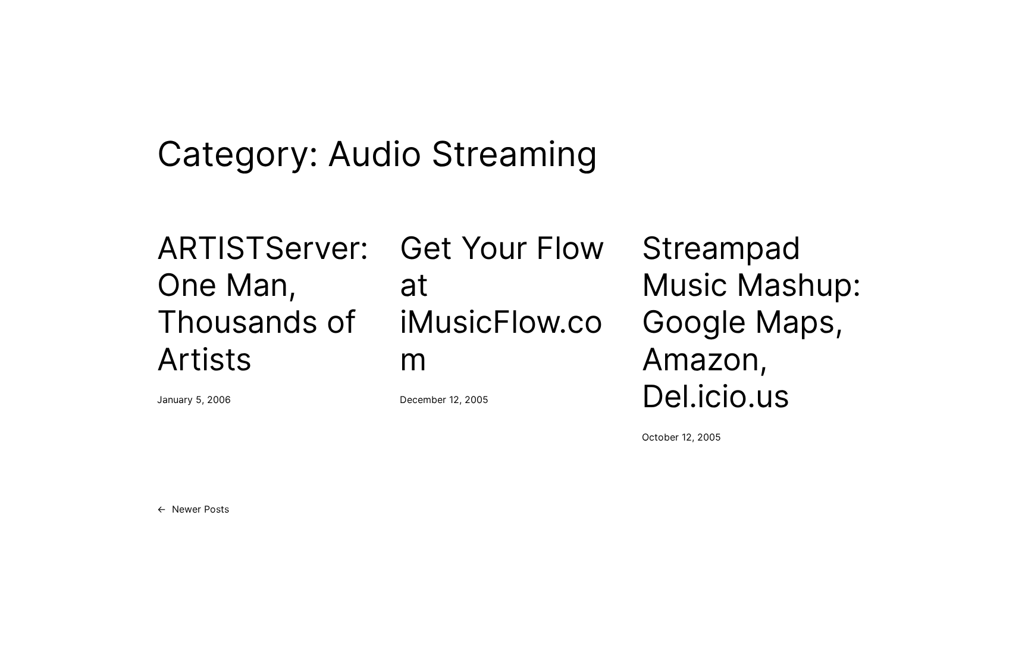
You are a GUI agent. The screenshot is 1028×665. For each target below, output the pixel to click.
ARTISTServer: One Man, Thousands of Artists (262, 304)
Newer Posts (193, 509)
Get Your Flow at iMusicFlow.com (502, 304)
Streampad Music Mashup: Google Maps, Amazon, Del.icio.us (751, 323)
